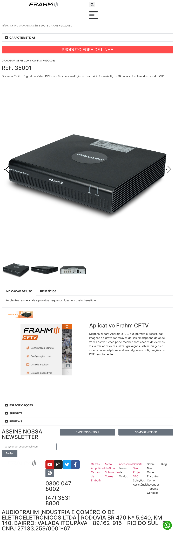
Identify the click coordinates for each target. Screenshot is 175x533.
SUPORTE (16, 413)
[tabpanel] (87, 301)
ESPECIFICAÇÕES (21, 405)
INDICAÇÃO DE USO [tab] (19, 291)
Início (5, 25)
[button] (92, 4)
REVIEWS (15, 421)
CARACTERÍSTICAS (22, 37)
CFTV (13, 25)
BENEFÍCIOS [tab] (48, 291)
